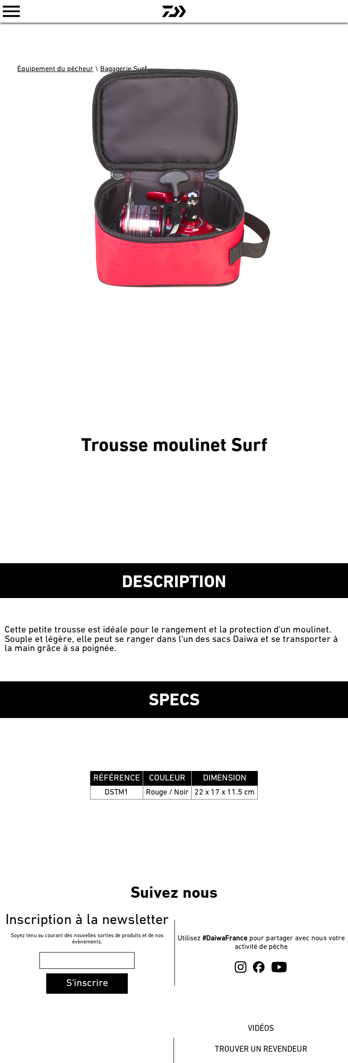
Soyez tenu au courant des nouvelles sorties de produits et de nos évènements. (87, 939)
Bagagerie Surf (123, 69)
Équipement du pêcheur (55, 69)
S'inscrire (87, 983)
